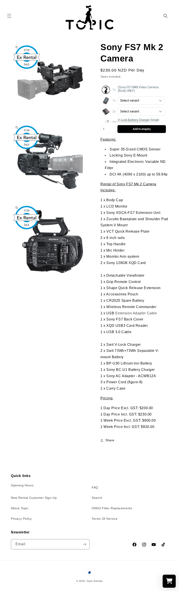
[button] (9, 16)
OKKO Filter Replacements (112, 508)
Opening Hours (22, 485)
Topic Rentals (94, 581)
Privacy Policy (21, 518)
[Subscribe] (84, 544)
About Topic (20, 508)
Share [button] (109, 440)
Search (97, 497)
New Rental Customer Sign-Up (34, 497)
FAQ (95, 487)
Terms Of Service (105, 518)
